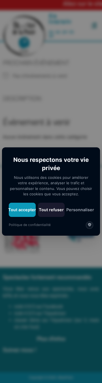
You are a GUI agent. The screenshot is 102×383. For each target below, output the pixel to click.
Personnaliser (80, 209)
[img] (89, 225)
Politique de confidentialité (30, 225)
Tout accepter (22, 209)
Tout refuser (51, 209)
